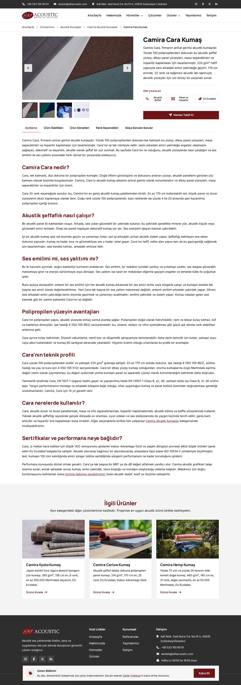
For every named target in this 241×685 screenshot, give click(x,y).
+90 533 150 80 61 (37, 4)
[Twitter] (209, 4)
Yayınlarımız (193, 15)
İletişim (211, 15)
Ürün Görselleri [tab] (79, 128)
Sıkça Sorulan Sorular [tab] (139, 128)
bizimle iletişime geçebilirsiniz (85, 474)
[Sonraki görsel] (127, 68)
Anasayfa (95, 636)
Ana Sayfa (94, 15)
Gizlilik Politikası (132, 675)
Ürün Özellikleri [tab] (53, 128)
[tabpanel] (120, 307)
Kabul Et (204, 673)
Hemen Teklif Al (183, 115)
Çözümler (155, 15)
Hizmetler (133, 15)
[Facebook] (203, 4)
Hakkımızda (113, 15)
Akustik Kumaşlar (70, 27)
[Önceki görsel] (28, 68)
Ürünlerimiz (47, 27)
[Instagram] (196, 4)
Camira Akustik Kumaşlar (102, 27)
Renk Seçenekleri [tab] (107, 128)
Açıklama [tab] (31, 128)
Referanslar (130, 636)
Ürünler (172, 15)
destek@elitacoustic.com (72, 4)
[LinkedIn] (216, 4)
